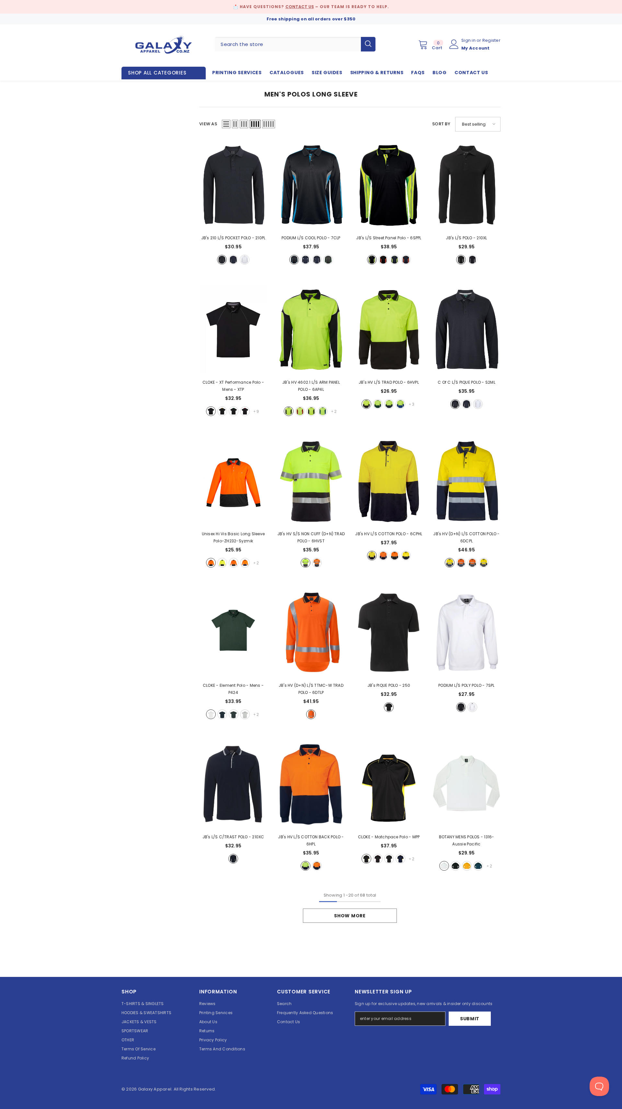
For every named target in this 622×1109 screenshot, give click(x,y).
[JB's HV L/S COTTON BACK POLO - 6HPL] (311, 784)
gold (467, 866)
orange (311, 714)
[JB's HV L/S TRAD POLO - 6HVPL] (389, 330)
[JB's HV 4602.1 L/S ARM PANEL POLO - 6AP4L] (311, 330)
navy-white (233, 859)
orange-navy (245, 563)
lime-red (300, 411)
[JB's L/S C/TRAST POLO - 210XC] (233, 784)
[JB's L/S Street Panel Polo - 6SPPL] (389, 185)
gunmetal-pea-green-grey (328, 260)
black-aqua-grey (294, 260)
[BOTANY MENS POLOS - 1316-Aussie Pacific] (466, 784)
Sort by (441, 124)
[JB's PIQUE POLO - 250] (389, 633)
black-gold (222, 411)
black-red (245, 411)
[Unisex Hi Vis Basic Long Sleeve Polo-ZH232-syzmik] (233, 481)
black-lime (372, 260)
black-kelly (233, 411)
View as (208, 124)
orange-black (211, 563)
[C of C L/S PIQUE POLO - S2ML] (466, 330)
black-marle (233, 714)
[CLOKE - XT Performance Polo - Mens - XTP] (233, 330)
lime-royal (323, 411)
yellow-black (222, 563)
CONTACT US (299, 6)
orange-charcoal (233, 563)
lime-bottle (378, 404)
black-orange (383, 260)
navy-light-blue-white (305, 260)
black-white (389, 859)
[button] (226, 124)
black (222, 260)
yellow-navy (372, 555)
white (244, 260)
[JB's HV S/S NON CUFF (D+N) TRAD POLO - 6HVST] (311, 481)
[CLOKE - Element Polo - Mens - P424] (233, 633)
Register (491, 40)
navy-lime (394, 260)
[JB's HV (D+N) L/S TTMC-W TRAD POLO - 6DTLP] (311, 633)
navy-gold (400, 859)
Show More (349, 915)
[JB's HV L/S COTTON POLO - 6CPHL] (389, 481)
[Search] (295, 44)
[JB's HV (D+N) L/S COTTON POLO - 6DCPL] (466, 481)
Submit (469, 1018)
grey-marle (245, 714)
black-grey (211, 411)
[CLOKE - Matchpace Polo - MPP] (389, 784)
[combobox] (288, 44)
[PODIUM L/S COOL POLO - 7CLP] (311, 185)
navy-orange (406, 260)
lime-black (289, 411)
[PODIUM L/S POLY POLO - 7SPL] (466, 633)
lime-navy (311, 411)
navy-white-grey (317, 260)
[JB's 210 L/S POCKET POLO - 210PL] (233, 185)
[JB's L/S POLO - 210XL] (466, 185)
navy (233, 260)
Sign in (469, 40)
